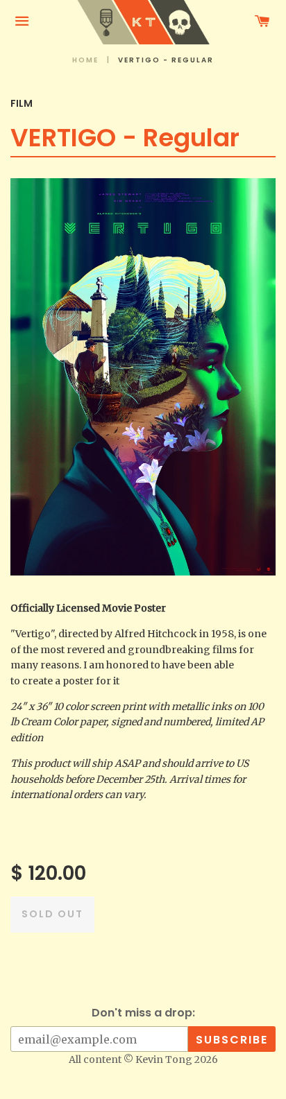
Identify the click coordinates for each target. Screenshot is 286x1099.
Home (85, 60)
